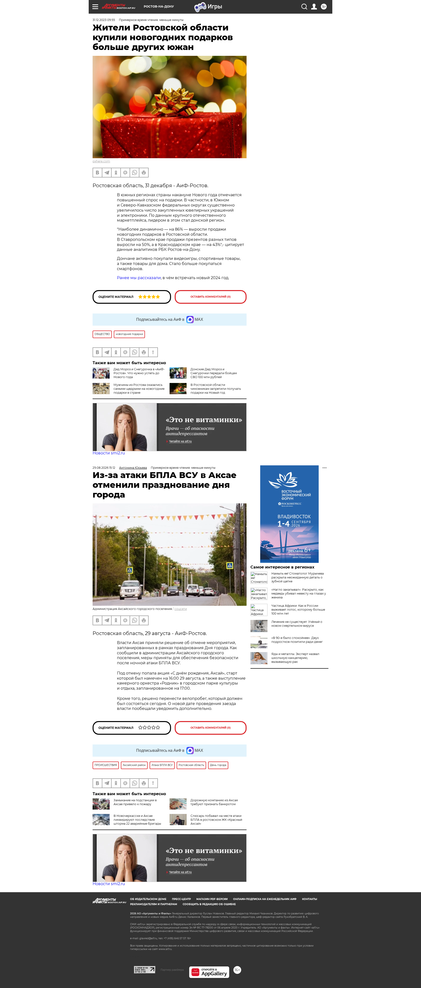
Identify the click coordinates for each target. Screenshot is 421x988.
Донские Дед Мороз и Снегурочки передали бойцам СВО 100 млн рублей (214, 373)
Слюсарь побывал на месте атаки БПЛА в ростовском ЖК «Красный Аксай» (216, 819)
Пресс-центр (181, 899)
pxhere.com (101, 161)
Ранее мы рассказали (139, 277)
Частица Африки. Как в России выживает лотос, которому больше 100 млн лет (298, 609)
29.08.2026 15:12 (104, 468)
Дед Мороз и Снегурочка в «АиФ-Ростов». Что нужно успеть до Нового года (139, 373)
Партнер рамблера (172, 969)
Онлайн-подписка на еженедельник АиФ (265, 899)
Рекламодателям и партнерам (153, 904)
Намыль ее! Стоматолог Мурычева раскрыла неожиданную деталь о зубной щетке (297, 577)
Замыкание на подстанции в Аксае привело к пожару (135, 802)
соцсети (180, 609)
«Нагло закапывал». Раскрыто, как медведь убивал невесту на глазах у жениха (298, 593)
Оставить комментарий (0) (211, 296)
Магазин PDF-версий (212, 899)
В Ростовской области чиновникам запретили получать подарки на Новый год (216, 388)
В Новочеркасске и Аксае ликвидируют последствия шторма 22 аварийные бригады (137, 819)
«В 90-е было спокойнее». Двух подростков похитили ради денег (297, 640)
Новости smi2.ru (109, 453)
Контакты (309, 899)
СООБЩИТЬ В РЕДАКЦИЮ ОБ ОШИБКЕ (209, 904)
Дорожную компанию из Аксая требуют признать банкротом (214, 802)
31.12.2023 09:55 (104, 20)
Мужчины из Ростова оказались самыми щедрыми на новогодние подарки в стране (139, 388)
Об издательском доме (148, 899)
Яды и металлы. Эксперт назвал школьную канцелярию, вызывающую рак (295, 658)
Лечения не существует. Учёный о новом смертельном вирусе (296, 623)
